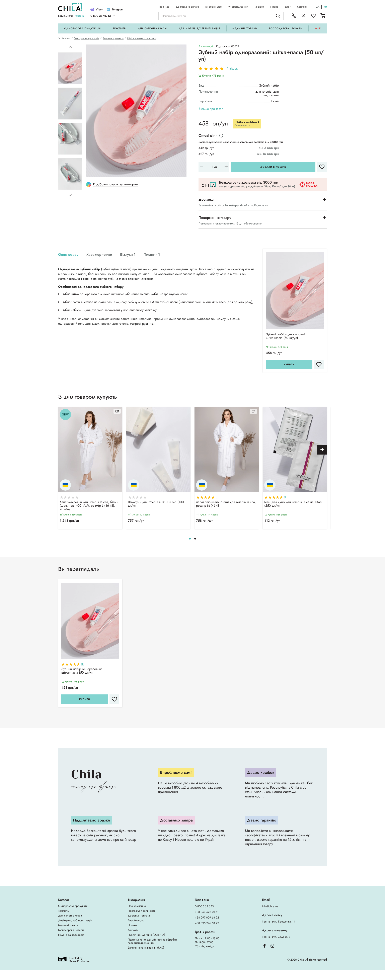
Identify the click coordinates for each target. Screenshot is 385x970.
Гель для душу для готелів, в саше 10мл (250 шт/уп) (293, 504)
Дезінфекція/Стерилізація (199, 28)
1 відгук (232, 68)
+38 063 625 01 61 (206, 912)
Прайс (274, 7)
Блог (288, 7)
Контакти (302, 7)
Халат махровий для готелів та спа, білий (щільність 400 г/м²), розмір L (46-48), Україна (89, 505)
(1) (217, 497)
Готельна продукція (113, 38)
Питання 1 (152, 254)
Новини (132, 925)
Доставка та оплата (187, 7)
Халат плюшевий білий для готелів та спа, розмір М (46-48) (226, 504)
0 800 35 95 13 (100, 16)
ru (325, 7)
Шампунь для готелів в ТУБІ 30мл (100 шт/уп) (156, 504)
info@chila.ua (270, 906)
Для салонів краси (152, 28)
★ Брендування (238, 7)
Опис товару (68, 254)
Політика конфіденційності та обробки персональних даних (152, 941)
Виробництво (213, 7)
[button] (70, 46)
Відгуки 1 (128, 254)
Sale (317, 28)
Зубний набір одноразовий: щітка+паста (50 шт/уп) (286, 336)
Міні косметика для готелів (141, 38)
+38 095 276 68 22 (207, 923)
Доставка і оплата (139, 915)
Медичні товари (244, 28)
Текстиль (119, 28)
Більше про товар (211, 109)
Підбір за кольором (71, 935)
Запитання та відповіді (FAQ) (146, 948)
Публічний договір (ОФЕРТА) (146, 935)
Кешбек (259, 7)
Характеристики (99, 254)
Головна (66, 38)
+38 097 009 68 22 (207, 917)
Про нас (164, 7)
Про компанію (137, 906)
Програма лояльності (141, 911)
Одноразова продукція (82, 28)
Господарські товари (285, 28)
